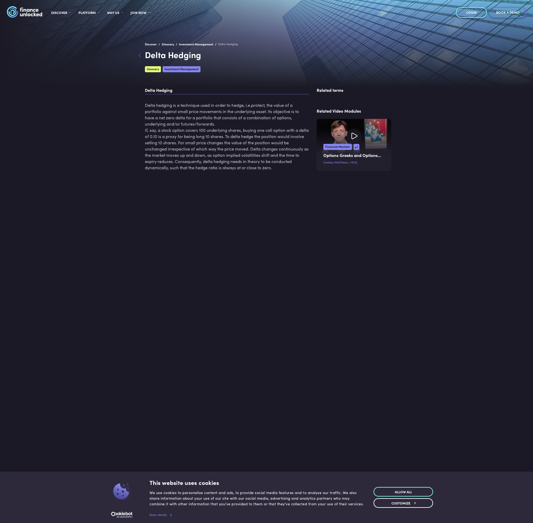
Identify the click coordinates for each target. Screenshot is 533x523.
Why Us (113, 12)
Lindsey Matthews (335, 162)
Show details (158, 515)
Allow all (403, 491)
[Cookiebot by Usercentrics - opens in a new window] (122, 515)
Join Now (138, 12)
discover (59, 12)
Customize (400, 503)
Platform (87, 12)
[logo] (24, 12)
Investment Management (181, 69)
